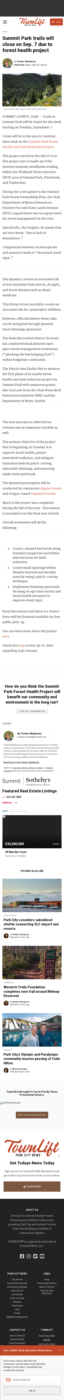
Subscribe (33, 1186)
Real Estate (17, 1305)
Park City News (17, 1273)
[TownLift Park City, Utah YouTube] (42, 1256)
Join (58, 22)
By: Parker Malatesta (29, 733)
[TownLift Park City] (32, 22)
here (5, 636)
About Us (32, 1210)
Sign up (32, 1391)
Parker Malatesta (26, 61)
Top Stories (17, 1279)
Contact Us (17, 1330)
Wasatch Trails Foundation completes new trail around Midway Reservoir (31, 991)
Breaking (8, 1050)
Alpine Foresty (51, 488)
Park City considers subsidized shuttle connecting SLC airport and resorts (31, 924)
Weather (17, 1302)
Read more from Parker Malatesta (21, 762)
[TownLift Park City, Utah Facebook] (22, 1256)
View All (7, 803)
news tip (16, 767)
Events (17, 1313)
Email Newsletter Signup (17, 1344)
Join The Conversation (32, 711)
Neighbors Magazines (17, 1317)
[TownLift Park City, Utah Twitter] (35, 1256)
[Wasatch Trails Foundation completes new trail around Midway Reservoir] (32, 962)
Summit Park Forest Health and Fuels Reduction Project (30, 144)
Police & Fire (17, 1290)
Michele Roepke (19, 1069)
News (4, 32)
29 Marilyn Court (16, 852)
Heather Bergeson (20, 934)
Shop (46, 1279)
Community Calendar (17, 1283)
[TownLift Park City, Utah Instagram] (29, 1256)
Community (9, 983)
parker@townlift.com (36, 737)
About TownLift (46, 1287)
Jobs (17, 1309)
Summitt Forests (43, 493)
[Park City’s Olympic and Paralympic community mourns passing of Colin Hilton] (32, 1030)
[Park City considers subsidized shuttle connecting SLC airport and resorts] (32, 895)
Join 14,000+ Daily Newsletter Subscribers (27, 1350)
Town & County (10, 915)
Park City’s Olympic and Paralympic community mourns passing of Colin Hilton (32, 1059)
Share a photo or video (31, 767)
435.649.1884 (13, 797)
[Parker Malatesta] (8, 63)
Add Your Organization (32, 1115)
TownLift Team (17, 1339)
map (22, 645)
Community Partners (47, 1283)
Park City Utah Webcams (46, 1292)
